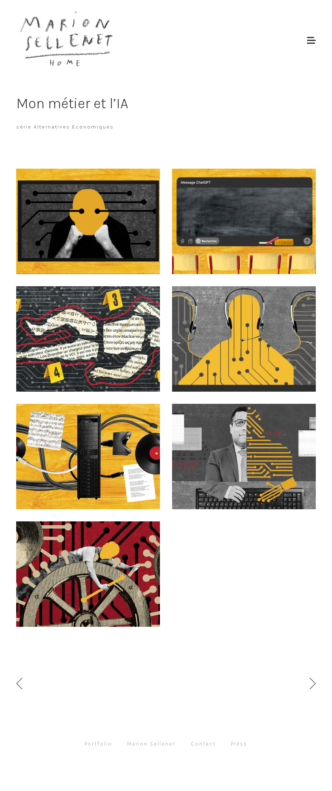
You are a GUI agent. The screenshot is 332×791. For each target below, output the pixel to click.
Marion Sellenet (151, 744)
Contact (203, 744)
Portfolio (98, 744)
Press (239, 744)
